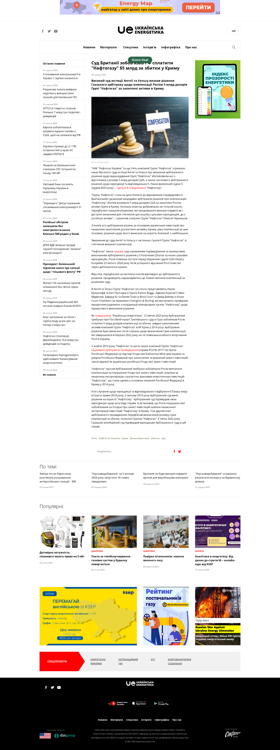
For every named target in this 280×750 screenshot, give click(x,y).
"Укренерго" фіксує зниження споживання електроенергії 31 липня (62, 207)
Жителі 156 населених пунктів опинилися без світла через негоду (61, 287)
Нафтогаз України (109, 438)
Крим (125, 438)
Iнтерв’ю (149, 47)
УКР (234, 31)
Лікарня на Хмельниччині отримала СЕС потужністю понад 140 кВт (59, 169)
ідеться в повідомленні (131, 188)
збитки (155, 438)
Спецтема (130, 47)
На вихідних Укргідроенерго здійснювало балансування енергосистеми (61, 359)
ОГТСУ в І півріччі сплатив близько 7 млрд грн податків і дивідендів (61, 112)
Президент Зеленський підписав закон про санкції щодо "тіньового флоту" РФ (62, 268)
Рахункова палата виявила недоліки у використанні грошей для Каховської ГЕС (60, 93)
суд (163, 438)
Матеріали (108, 47)
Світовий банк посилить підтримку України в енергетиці (58, 188)
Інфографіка (170, 47)
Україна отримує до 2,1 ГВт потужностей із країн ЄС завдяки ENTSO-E (59, 150)
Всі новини (49, 374)
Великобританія (139, 438)
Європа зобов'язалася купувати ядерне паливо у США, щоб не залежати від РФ (62, 131)
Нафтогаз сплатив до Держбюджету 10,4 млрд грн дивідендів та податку (61, 340)
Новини (89, 47)
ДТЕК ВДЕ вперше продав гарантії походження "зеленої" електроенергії (62, 249)
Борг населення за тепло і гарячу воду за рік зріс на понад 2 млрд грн (59, 321)
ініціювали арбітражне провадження (114, 350)
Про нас (191, 47)
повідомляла (103, 315)
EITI (153, 659)
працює (119, 251)
